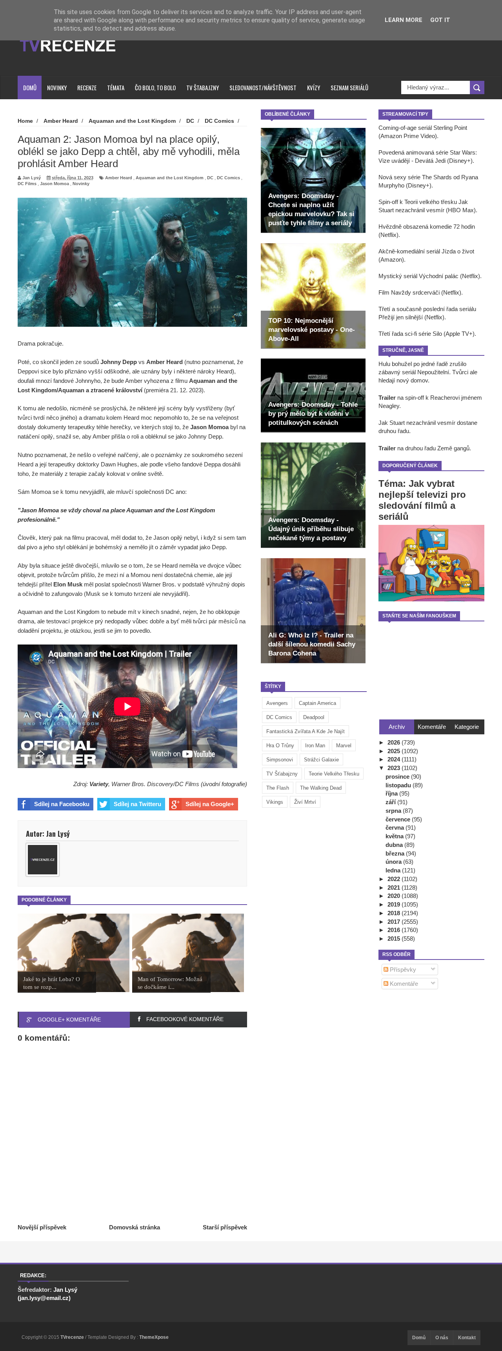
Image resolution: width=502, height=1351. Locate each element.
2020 (394, 895)
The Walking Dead (321, 788)
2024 (394, 759)
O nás (441, 1337)
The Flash (277, 788)
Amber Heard (118, 177)
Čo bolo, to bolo (155, 87)
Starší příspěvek (225, 1227)
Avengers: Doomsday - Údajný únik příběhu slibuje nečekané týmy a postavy (311, 529)
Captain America (317, 703)
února (394, 861)
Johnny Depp (118, 362)
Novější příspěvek (42, 1227)
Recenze (86, 87)
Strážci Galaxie (321, 760)
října (392, 793)
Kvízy (313, 87)
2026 (394, 742)
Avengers (277, 703)
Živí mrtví (305, 802)
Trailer (387, 397)
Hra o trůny (280, 745)
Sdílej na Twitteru (137, 804)
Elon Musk (67, 584)
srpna (394, 810)
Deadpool (313, 717)
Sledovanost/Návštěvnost (262, 87)
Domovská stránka (134, 1227)
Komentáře (403, 983)
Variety (98, 784)
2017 (394, 921)
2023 (394, 768)
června (396, 827)
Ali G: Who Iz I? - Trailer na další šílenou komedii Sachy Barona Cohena (311, 644)
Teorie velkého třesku (334, 774)
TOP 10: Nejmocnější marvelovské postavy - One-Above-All (311, 329)
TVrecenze (72, 1337)
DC (210, 177)
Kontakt (467, 1337)
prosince (398, 776)
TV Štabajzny (202, 87)
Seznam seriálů (349, 87)
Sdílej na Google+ (210, 804)
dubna (395, 844)
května (395, 836)
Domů (29, 87)
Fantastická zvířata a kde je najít (305, 731)
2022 (394, 879)
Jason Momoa (54, 183)
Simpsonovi (279, 760)
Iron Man (315, 745)
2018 (394, 913)
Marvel (343, 745)
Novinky (57, 87)
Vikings (274, 802)
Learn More (403, 20)
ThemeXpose (154, 1337)
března (396, 853)
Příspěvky (402, 969)
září (391, 802)
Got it (440, 20)
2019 (394, 904)
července (399, 819)
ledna (394, 870)
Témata (115, 87)
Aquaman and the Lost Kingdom (170, 177)
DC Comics (279, 717)
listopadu (399, 785)
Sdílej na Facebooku (61, 804)
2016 (394, 930)
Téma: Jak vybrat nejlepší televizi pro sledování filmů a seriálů (422, 500)
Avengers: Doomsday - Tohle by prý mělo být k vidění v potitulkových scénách (313, 413)
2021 (394, 887)
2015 (394, 938)
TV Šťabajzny (282, 774)
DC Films (27, 183)
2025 (394, 751)
